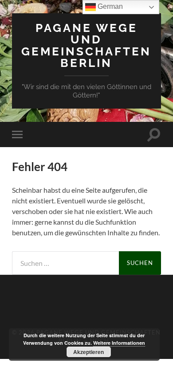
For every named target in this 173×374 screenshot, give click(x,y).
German (109, 6)
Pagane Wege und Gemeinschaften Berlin (86, 45)
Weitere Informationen (119, 342)
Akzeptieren (88, 352)
